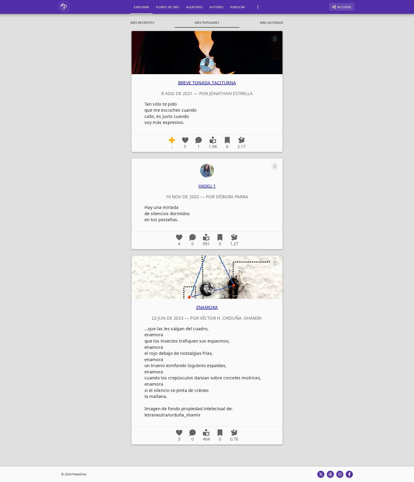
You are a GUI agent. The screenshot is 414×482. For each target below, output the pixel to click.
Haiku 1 (207, 186)
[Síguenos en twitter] (320, 474)
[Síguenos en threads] (330, 474)
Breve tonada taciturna (207, 83)
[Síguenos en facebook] (349, 474)
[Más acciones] (274, 38)
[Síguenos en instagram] (339, 474)
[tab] (141, 7)
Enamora (207, 307)
